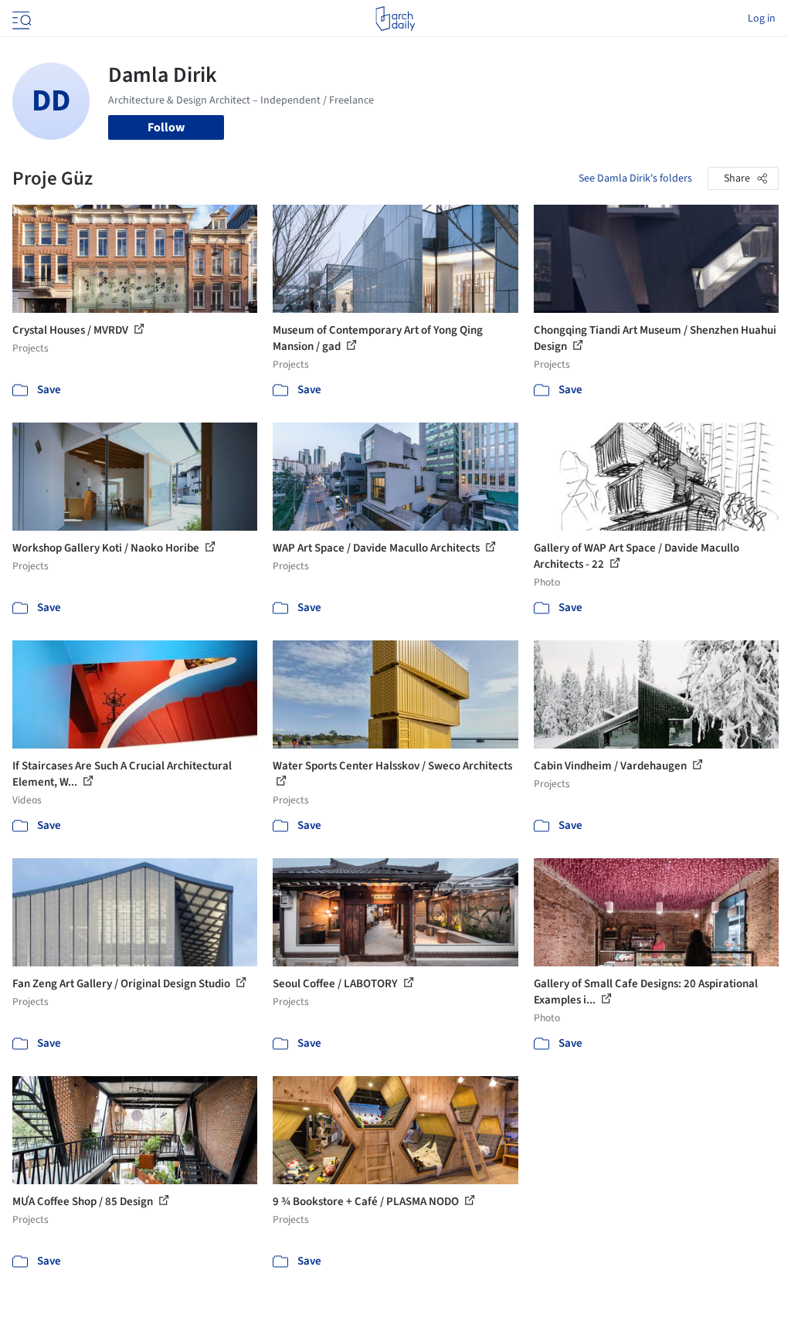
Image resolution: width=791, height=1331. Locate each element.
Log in (762, 18)
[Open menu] (20, 18)
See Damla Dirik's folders (635, 178)
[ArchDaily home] (395, 18)
